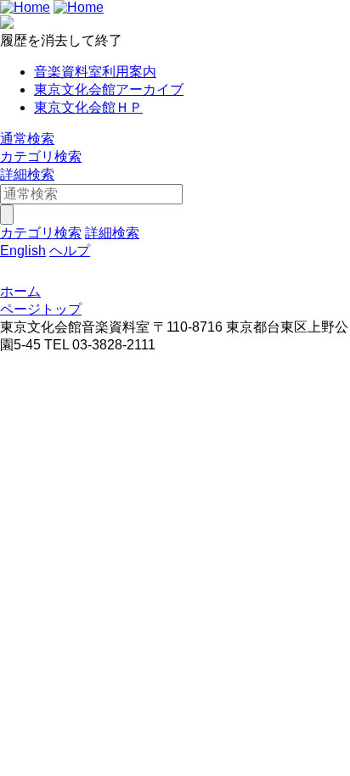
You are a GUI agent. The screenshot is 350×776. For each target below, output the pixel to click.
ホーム (20, 291)
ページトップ (41, 309)
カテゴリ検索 (41, 156)
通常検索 (27, 138)
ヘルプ (69, 250)
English (23, 250)
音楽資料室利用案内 (95, 71)
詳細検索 (27, 174)
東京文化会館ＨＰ (88, 107)
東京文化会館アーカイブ (108, 89)
